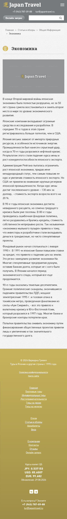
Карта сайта (33, 376)
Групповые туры (33, 391)
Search (60, 18)
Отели (34, 418)
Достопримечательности (34, 399)
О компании (34, 441)
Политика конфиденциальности (33, 372)
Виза (33, 429)
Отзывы (34, 448)
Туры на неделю (33, 406)
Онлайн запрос (14, 18)
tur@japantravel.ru (45, 11)
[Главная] (33, 4)
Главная (33, 387)
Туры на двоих (33, 402)
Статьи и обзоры (33, 422)
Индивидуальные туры (34, 395)
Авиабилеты (33, 425)
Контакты (34, 445)
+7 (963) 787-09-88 (22, 11)
